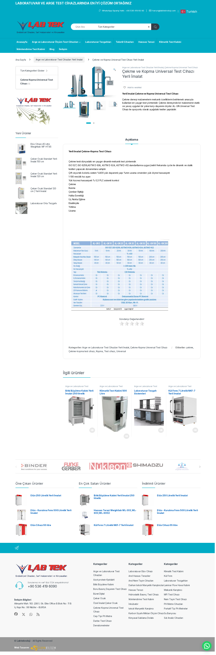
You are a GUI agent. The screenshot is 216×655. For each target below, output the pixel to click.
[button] (114, 69)
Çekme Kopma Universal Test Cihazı (181, 67)
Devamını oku (90, 430)
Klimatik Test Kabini (170, 42)
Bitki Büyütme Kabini (103, 584)
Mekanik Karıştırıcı (173, 590)
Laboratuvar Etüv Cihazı (141, 571)
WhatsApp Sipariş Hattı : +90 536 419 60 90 (123, 10)
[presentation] (200, 467)
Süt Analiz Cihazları (173, 618)
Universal (121, 351)
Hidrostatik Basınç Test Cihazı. (144, 594)
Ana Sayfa (20, 59)
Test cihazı (109, 351)
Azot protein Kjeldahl (103, 579)
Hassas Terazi (146, 42)
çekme (189, 347)
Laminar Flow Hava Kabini (177, 585)
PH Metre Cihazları (173, 604)
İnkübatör (133, 604)
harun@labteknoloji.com (164, 10)
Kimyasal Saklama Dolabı (141, 618)
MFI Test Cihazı (171, 594)
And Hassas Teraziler (139, 576)
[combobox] (83, 27)
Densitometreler (101, 625)
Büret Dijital (99, 593)
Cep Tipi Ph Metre (102, 616)
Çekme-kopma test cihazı (82, 351)
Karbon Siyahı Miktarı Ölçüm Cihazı (146, 613)
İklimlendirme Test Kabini (31, 49)
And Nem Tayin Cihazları (141, 580)
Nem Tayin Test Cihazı (175, 599)
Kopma (99, 351)
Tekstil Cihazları (125, 42)
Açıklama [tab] (131, 139)
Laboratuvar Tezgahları (98, 42)
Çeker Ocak (99, 598)
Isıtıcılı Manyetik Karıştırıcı (141, 608)
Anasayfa (21, 42)
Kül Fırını (168, 576)
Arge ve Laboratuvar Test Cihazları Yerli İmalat (59, 59)
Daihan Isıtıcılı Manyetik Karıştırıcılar (146, 585)
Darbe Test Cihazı (102, 621)
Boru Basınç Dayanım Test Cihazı (110, 589)
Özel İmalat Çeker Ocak (105, 603)
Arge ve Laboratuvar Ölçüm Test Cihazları (55, 42)
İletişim (63, 49)
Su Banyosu (170, 613)
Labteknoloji (23, 640)
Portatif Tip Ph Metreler (176, 608)
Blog (51, 49)
